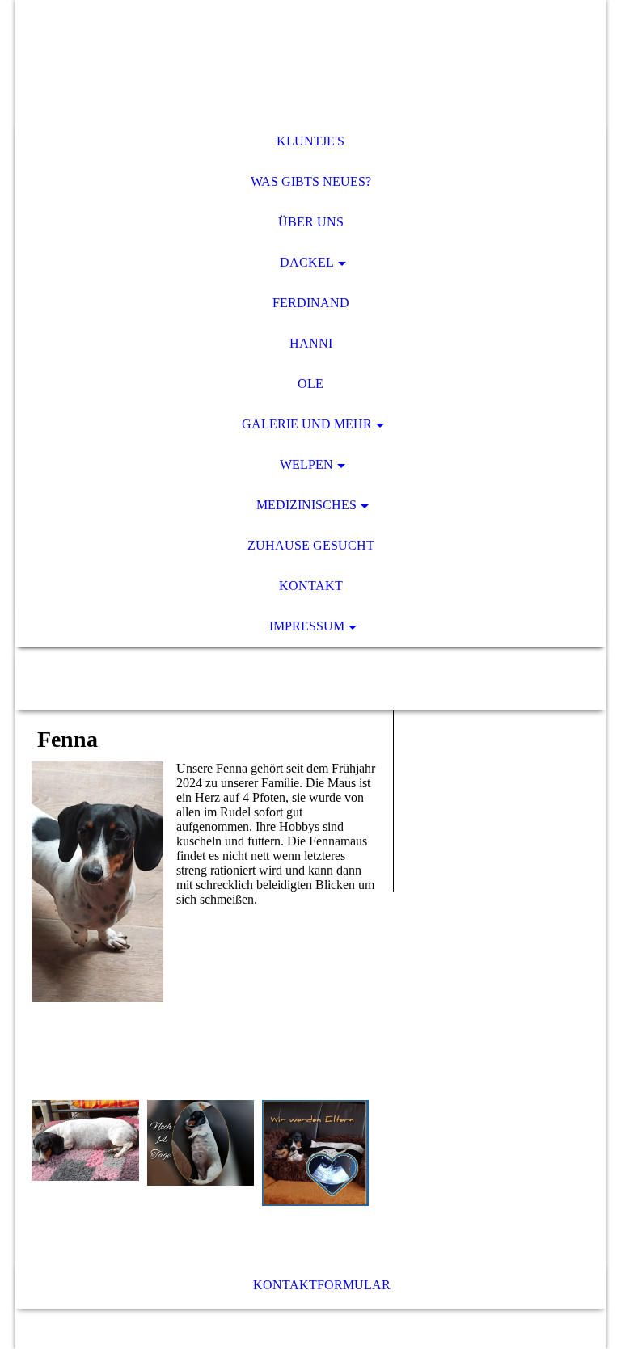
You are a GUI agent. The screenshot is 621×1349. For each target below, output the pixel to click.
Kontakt (311, 585)
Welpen (306, 464)
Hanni (310, 343)
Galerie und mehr (307, 424)
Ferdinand (310, 303)
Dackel (307, 262)
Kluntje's (310, 141)
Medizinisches (306, 505)
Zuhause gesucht (310, 545)
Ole (310, 383)
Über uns (311, 222)
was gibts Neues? (311, 181)
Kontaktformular (322, 1285)
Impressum (306, 626)
